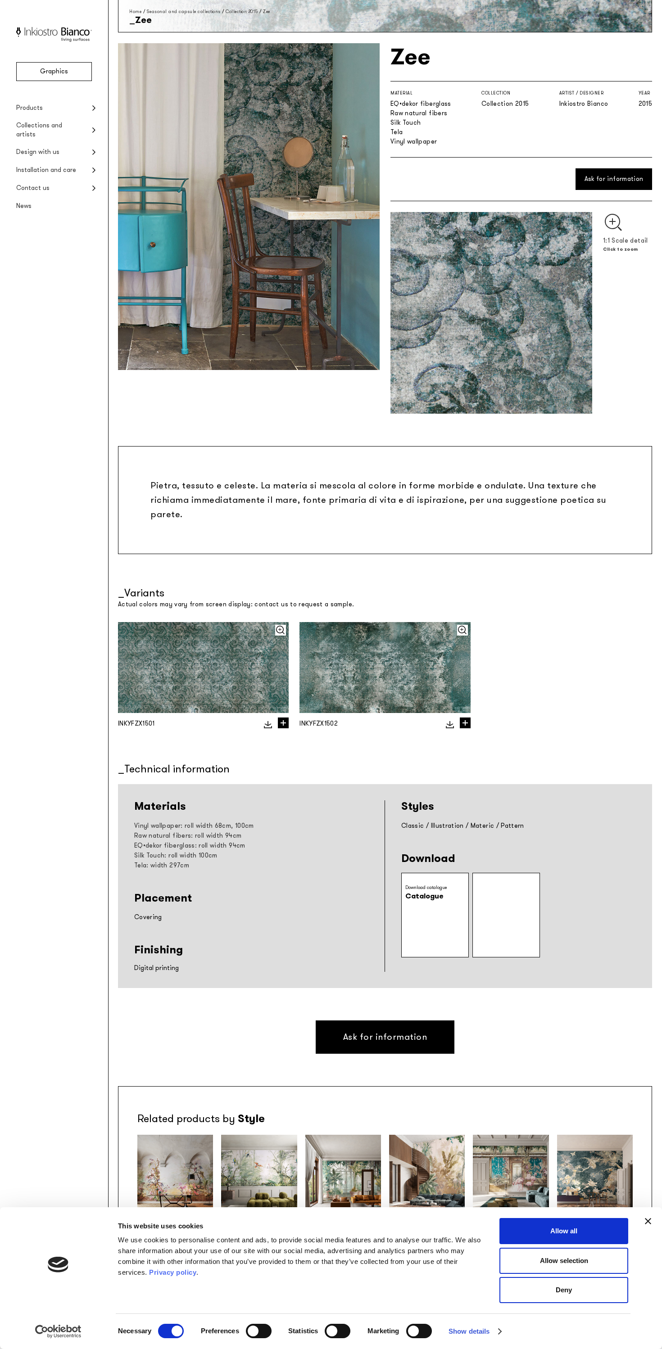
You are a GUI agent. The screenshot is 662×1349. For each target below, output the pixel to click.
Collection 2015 (242, 11)
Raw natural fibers (418, 113)
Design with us (37, 152)
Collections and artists (39, 130)
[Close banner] (648, 1221)
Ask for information (614, 179)
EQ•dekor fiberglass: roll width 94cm (189, 845)
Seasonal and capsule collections (184, 11)
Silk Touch (405, 122)
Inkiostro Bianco (583, 103)
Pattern (512, 825)
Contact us (33, 188)
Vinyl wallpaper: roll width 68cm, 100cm (194, 825)
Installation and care (46, 170)
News (24, 206)
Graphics (54, 71)
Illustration (447, 825)
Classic (412, 825)
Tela (396, 132)
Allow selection (564, 1260)
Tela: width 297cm (161, 865)
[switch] (259, 1331)
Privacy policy (172, 1272)
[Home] (54, 40)
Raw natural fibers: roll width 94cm (187, 835)
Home (135, 11)
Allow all (563, 1231)
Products (29, 108)
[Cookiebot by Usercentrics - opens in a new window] (58, 1331)
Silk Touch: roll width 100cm (176, 855)
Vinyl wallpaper (413, 141)
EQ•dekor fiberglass (420, 103)
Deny (564, 1290)
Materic (482, 825)
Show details (469, 1331)
